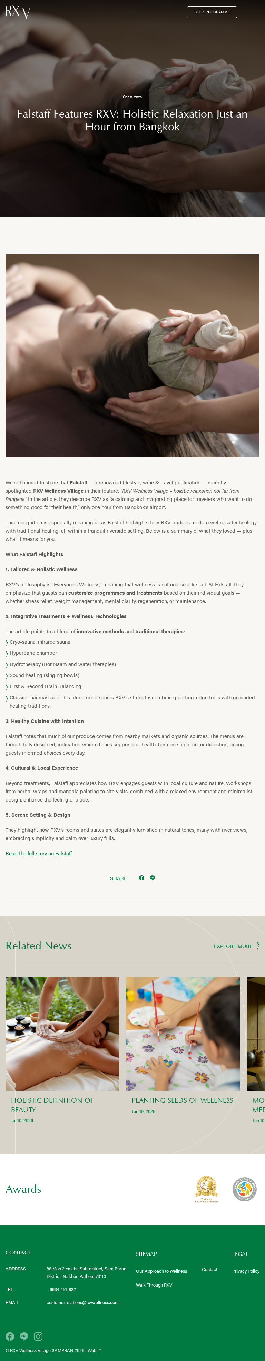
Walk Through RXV (154, 1284)
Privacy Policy (245, 1271)
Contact (209, 1269)
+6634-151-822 (61, 1289)
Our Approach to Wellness (161, 1271)
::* (99, 1350)
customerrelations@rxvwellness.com (83, 1302)
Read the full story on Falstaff (39, 853)
